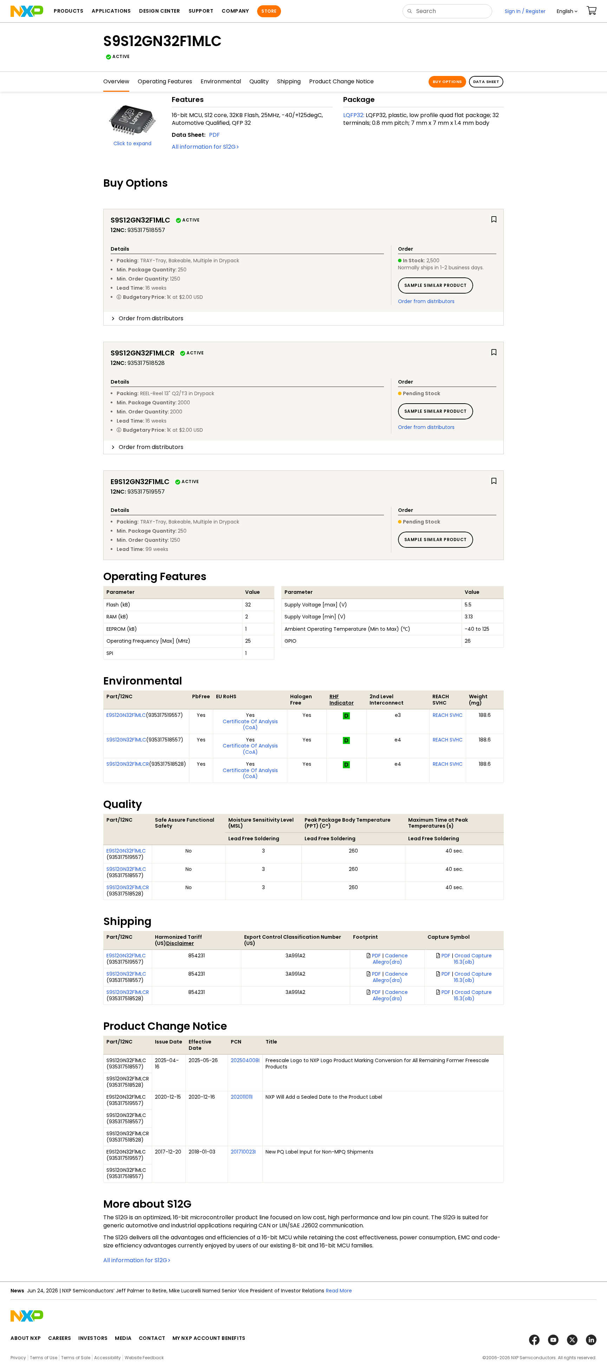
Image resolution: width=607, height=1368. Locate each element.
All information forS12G (204, 147)
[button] (567, 11)
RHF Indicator (341, 699)
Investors (93, 1338)
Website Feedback (144, 1358)
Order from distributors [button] (151, 318)
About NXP (26, 1338)
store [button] (268, 11)
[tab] (303, 318)
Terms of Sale (75, 1358)
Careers (59, 1338)
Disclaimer (180, 943)
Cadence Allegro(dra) (390, 958)
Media (123, 1338)
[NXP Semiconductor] (27, 11)
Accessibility (107, 1358)
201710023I (243, 1151)
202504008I (245, 1060)
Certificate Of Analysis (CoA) (250, 724)
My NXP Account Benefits (209, 1338)
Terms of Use (43, 1358)
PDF (214, 135)
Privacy (18, 1358)
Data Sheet (486, 81)
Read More (339, 1290)
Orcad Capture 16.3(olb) (473, 958)
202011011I (242, 1096)
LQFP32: (353, 115)
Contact (152, 1338)
